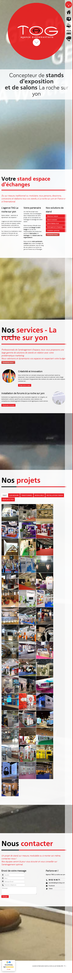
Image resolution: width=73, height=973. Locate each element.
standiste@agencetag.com (57, 883)
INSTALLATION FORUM (54, 495)
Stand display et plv (53, 223)
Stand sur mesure (52, 216)
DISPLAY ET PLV (8, 499)
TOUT (5, 495)
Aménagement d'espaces (55, 227)
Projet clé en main (24, 385)
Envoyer (5, 897)
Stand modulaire (52, 220)
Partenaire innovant (8, 405)
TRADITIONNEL (26, 495)
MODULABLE (39, 495)
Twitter (51, 888)
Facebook (52, 886)
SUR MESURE (14, 495)
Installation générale (53, 230)
